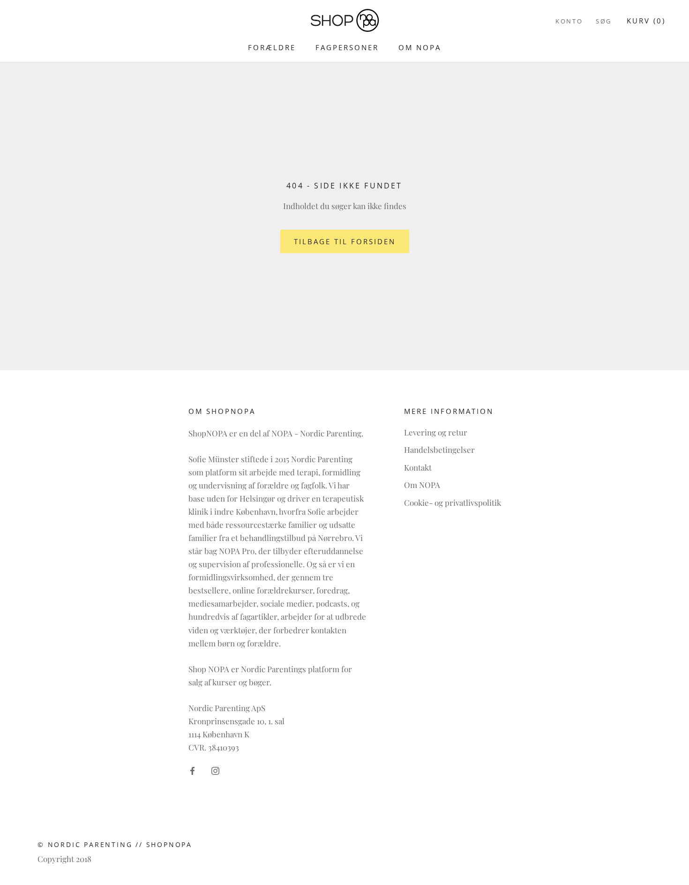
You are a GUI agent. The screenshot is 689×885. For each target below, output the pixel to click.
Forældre (272, 47)
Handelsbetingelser (439, 449)
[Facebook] (192, 769)
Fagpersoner (347, 47)
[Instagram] (215, 769)
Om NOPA (419, 47)
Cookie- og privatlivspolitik (452, 502)
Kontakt (418, 467)
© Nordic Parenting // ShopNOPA (114, 844)
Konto (569, 21)
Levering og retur (435, 432)
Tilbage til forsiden (345, 241)
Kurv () (646, 20)
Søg (604, 21)
